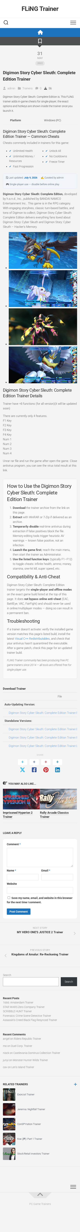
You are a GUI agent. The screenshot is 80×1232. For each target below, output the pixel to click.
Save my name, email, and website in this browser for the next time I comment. (39, 900)
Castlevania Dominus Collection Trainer (36, 1052)
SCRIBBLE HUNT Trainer (17, 1011)
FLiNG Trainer (40, 8)
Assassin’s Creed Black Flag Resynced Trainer (30, 1020)
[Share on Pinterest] (46, 766)
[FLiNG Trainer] (40, 32)
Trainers (27, 88)
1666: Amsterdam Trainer (18, 1002)
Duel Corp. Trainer (21, 1045)
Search (7, 975)
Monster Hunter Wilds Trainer (30, 1060)
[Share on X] (22, 766)
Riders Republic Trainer (27, 1038)
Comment (14, 844)
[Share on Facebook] (34, 766)
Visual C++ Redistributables (32, 638)
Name (11, 870)
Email (45, 870)
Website (12, 883)
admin (11, 88)
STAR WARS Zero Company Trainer (24, 1007)
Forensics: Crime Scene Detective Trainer (27, 1015)
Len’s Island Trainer (22, 1067)
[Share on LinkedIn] (57, 766)
